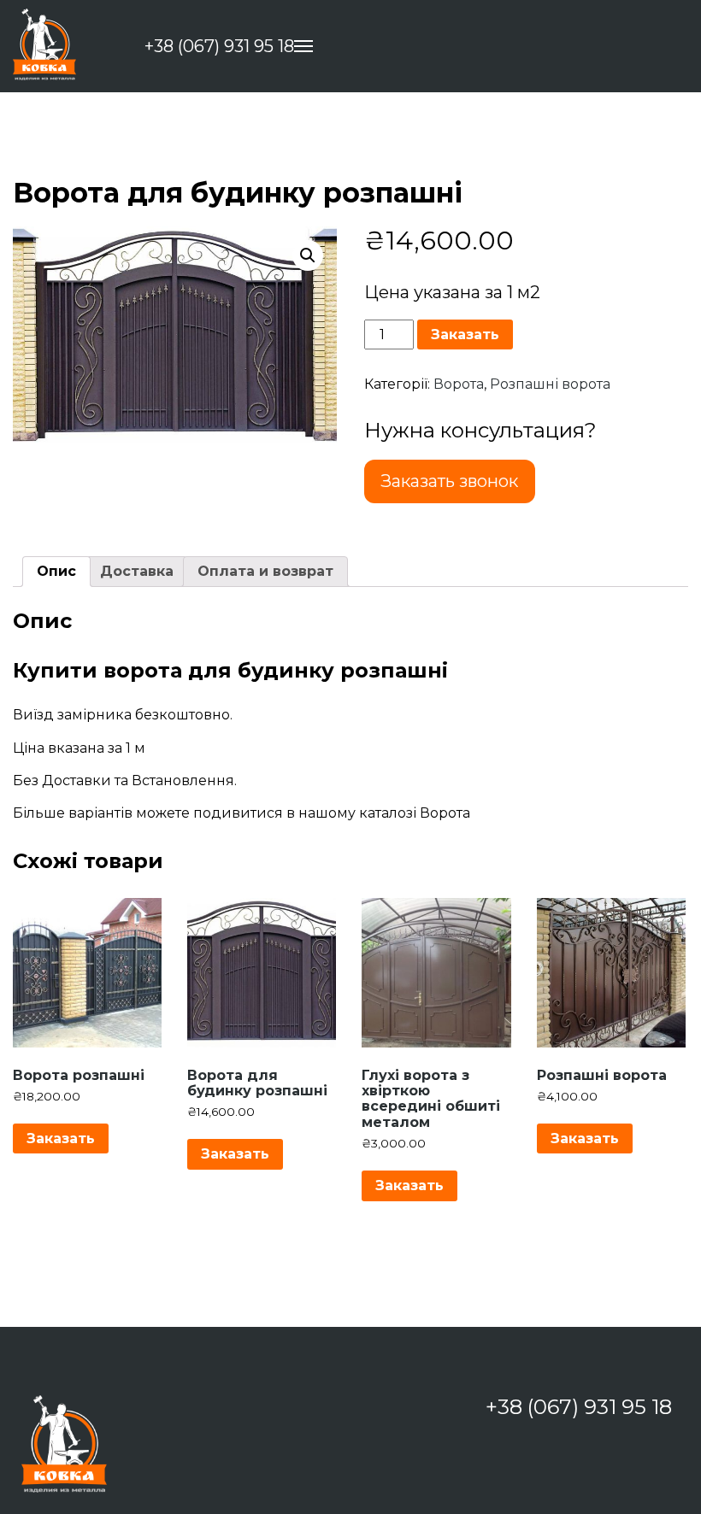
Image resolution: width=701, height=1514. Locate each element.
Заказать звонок (449, 481)
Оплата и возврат (265, 571)
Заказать (465, 334)
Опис (56, 571)
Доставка (137, 571)
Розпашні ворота (550, 384)
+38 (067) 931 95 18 (219, 46)
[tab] (56, 571)
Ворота (458, 384)
